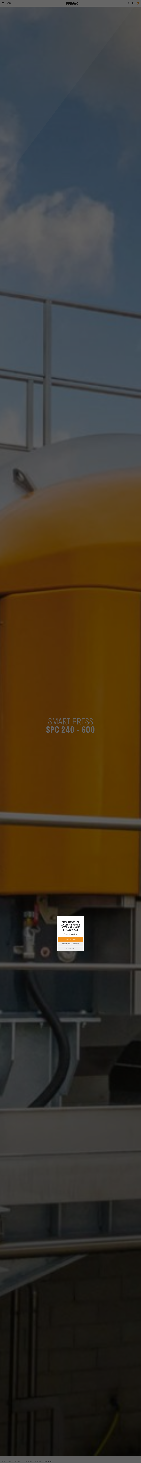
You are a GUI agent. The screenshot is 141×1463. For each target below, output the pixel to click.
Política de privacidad (70, 934)
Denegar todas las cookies (70, 944)
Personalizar (70, 949)
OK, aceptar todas (70, 939)
